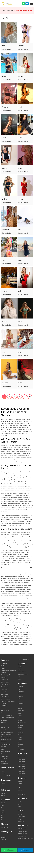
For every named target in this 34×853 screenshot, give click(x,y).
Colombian (21, 703)
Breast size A (21, 756)
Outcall (3, 773)
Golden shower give (7, 715)
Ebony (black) (22, 672)
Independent (21, 794)
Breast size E (21, 766)
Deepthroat (4, 689)
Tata (3, 46)
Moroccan (20, 725)
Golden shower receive (7, 717)
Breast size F (21, 769)
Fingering (4, 705)
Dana (20, 321)
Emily (20, 383)
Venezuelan (21, 747)
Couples (3, 677)
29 (30, 396)
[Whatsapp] (23, 3)
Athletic (3, 803)
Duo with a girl (5, 696)
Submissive (4, 756)
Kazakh (20, 715)
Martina (4, 76)
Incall (2, 771)
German (20, 708)
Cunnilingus (4, 687)
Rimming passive (6, 739)
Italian (19, 713)
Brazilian (20, 696)
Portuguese (21, 732)
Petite (2, 810)
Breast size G (21, 771)
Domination (4, 694)
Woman (3, 837)
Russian (20, 737)
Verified (20, 790)
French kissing (5, 710)
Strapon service (5, 751)
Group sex (4, 720)
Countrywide (21, 816)
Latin (19, 676)
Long (19, 806)
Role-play (4, 742)
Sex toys (3, 746)
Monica (4, 291)
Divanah (5, 383)
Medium (20, 804)
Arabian (20, 667)
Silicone (20, 783)
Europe (20, 819)
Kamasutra (4, 725)
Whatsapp (10, 850)
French (20, 706)
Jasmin (21, 46)
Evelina (4, 321)
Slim (2, 815)
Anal (2, 666)
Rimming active (5, 737)
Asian (19, 669)
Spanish (20, 739)
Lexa (20, 260)
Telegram (26, 850)
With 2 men (4, 763)
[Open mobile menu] (31, 3)
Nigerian (20, 727)
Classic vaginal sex (6, 675)
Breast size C (21, 761)
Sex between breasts (7, 744)
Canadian (20, 701)
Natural (3, 795)
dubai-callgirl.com (7, 10)
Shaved (3, 793)
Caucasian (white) (23, 674)
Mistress (3, 729)
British (19, 698)
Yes (19, 787)
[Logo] (10, 3)
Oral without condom (7, 732)
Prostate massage (6, 734)
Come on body (5, 684)
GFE (2, 713)
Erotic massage (5, 699)
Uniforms (3, 761)
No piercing (4, 827)
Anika (20, 138)
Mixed (19, 679)
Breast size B (21, 759)
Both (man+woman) (23, 659)
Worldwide (21, 821)
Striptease (4, 754)
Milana (4, 168)
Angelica (5, 107)
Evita (20, 168)
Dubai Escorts (22, 828)
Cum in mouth (5, 682)
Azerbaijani (21, 691)
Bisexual (3, 785)
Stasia (4, 138)
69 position (4, 663)
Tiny (2, 820)
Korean (20, 718)
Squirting (3, 749)
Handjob (3, 722)
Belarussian (21, 693)
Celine (20, 199)
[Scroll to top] (30, 845)
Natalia (20, 76)
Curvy (2, 808)
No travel (20, 814)
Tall (2, 817)
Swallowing (4, 758)
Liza (3, 260)
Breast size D (21, 764)
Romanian (21, 735)
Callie (20, 107)
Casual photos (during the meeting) (8, 671)
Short (19, 802)
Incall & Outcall (5, 776)
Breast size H (21, 773)
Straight (3, 783)
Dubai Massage (22, 831)
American (20, 686)
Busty (2, 805)
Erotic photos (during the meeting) (8, 702)
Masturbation (5, 727)
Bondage (3, 668)
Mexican (20, 720)
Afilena (20, 291)
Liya (19, 230)
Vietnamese (21, 749)
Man (2, 835)
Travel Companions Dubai (25, 838)
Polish (19, 730)
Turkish (20, 742)
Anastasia (5, 230)
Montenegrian (22, 722)
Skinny (3, 812)
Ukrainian (20, 744)
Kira (19, 352)
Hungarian (21, 710)
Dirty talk (3, 691)
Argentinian (21, 689)
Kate (3, 352)
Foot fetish (4, 708)
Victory (4, 199)
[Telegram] (27, 3)
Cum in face (4, 679)
